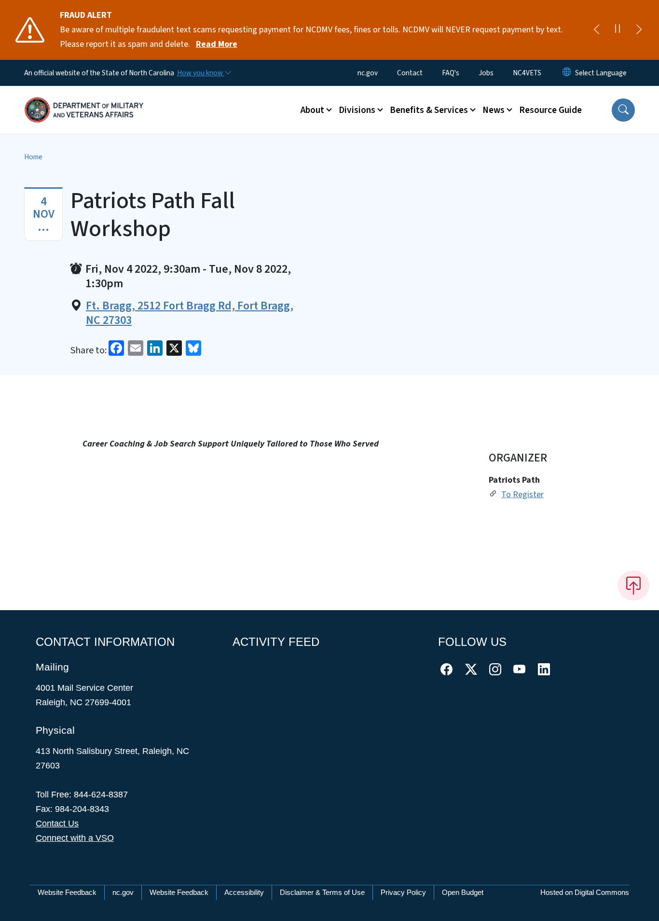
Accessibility (244, 892)
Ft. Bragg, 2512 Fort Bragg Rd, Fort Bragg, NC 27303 (189, 313)
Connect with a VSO (75, 838)
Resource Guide (550, 110)
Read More (216, 44)
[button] (623, 110)
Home (33, 157)
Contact (410, 73)
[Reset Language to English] (567, 73)
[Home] (84, 99)
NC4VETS (527, 73)
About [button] (312, 110)
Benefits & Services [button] (429, 110)
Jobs (486, 73)
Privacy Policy (403, 892)
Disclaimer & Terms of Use (322, 892)
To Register (522, 494)
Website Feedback (67, 892)
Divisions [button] (357, 110)
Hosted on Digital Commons (584, 892)
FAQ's (450, 73)
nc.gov (367, 73)
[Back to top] (633, 585)
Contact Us (57, 823)
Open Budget (462, 892)
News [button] (493, 110)
